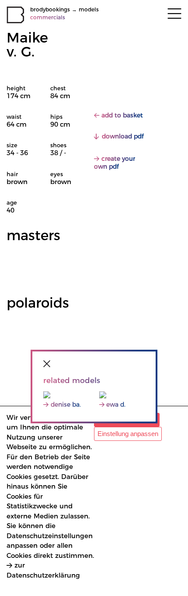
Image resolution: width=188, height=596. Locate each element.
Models (89, 9)
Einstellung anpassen (127, 433)
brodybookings (50, 9)
